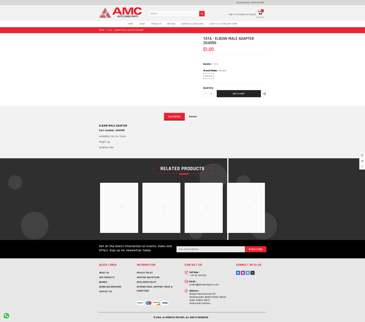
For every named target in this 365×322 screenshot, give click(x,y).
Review (193, 116)
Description (174, 116)
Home (101, 30)
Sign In (232, 14)
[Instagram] (243, 273)
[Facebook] (238, 273)
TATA (215, 64)
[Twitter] (253, 273)
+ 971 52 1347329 (257, 2)
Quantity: (208, 88)
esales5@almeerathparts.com (204, 284)
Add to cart (239, 93)
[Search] (177, 14)
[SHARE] (263, 93)
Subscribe (256, 249)
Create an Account (247, 14)
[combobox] (174, 13)
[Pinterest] (248, 273)
